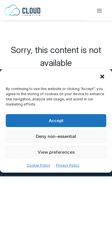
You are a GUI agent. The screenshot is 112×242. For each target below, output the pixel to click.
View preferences (56, 152)
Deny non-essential (56, 136)
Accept (56, 120)
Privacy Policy (68, 165)
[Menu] (99, 10)
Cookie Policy (38, 165)
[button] (102, 77)
